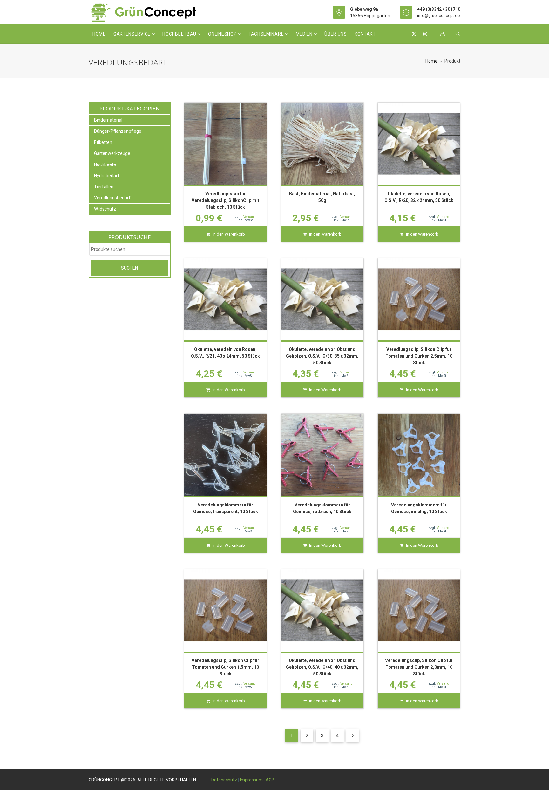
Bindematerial (108, 120)
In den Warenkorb (229, 234)
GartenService (132, 34)
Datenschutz (224, 779)
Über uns (335, 34)
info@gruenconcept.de (438, 15)
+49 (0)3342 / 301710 (438, 9)
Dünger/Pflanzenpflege (117, 131)
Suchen (129, 268)
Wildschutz (105, 208)
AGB (270, 779)
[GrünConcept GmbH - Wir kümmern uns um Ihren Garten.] (148, 12)
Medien (305, 34)
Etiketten (103, 142)
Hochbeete (105, 164)
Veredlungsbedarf (112, 197)
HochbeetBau (179, 34)
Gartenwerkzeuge (112, 153)
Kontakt (365, 34)
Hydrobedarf (106, 175)
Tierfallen (103, 186)
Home (99, 34)
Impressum (251, 779)
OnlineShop (223, 34)
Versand (249, 216)
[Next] (352, 735)
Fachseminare (267, 34)
